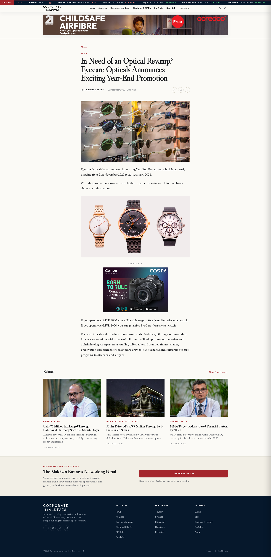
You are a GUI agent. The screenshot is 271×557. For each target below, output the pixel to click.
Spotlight (171, 8)
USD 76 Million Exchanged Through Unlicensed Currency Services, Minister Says (71, 428)
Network (184, 8)
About (197, 532)
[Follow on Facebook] (46, 528)
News (92, 8)
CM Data (158, 8)
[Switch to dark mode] (219, 8)
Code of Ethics (221, 551)
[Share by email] (180, 90)
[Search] (225, 8)
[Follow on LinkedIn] (66, 528)
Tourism (159, 512)
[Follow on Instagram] (59, 528)
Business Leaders (119, 8)
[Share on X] (174, 90)
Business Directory (204, 522)
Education (160, 522)
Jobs (197, 517)
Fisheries (159, 532)
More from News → (218, 372)
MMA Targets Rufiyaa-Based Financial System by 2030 (199, 428)
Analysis (102, 8)
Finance (159, 517)
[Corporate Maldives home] (52, 8)
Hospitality (160, 527)
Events (198, 512)
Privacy (209, 551)
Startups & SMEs (142, 8)
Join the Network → (183, 473)
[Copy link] (187, 90)
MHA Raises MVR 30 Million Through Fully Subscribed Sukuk (134, 428)
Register (199, 527)
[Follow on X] (53, 528)
